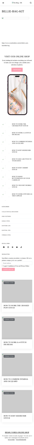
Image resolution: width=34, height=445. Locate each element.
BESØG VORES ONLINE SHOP (17, 432)
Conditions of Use (13, 266)
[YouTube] (17, 247)
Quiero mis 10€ (8, 269)
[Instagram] (8, 247)
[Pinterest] (13, 247)
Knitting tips (6, 230)
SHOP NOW (17, 69)
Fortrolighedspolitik (21, 439)
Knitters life (6, 225)
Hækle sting (6, 221)
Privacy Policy (25, 266)
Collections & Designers (10, 211)
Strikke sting (6, 235)
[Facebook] (4, 247)
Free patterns (6, 216)
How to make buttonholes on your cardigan (21, 178)
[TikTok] (21, 247)
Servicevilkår (11, 439)
